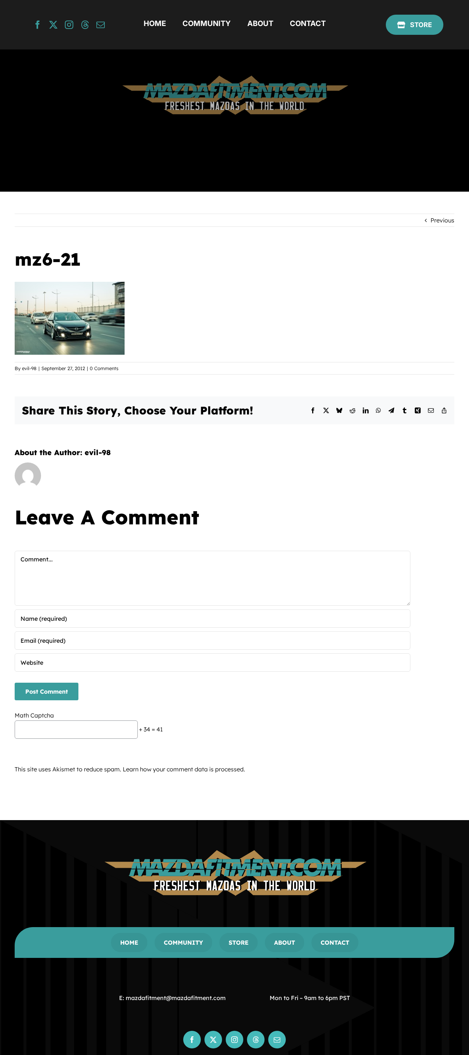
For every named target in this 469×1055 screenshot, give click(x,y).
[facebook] (37, 25)
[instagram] (69, 25)
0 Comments (104, 368)
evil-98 (29, 368)
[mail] (100, 25)
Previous (442, 220)
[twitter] (53, 25)
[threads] (85, 25)
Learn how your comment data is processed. (184, 769)
